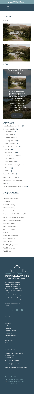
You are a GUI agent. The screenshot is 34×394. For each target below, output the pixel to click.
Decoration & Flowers (10, 211)
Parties (5, 232)
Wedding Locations (10, 330)
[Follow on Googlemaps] (22, 310)
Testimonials (9, 340)
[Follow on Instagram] (12, 310)
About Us (6, 202)
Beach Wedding (9, 205)
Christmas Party (9, 208)
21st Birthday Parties (10, 198)
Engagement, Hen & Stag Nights (15, 214)
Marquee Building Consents (14, 379)
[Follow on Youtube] (17, 310)
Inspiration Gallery (9, 223)
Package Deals (9, 338)
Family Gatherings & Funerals (13, 217)
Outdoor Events (9, 229)
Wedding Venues (9, 248)
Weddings (7, 251)
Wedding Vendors (10, 335)
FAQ (6, 325)
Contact (7, 343)
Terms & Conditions (11, 377)
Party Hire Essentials (10, 235)
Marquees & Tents (9, 226)
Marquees (8, 328)
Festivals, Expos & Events (12, 220)
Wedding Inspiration (10, 245)
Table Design (8, 242)
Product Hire (8, 333)
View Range (17, 115)
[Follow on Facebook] (7, 310)
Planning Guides (9, 239)
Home (7, 320)
